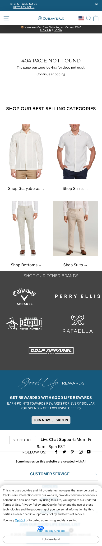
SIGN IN (62, 420)
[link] (96, 18)
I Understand (51, 539)
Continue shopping (51, 74)
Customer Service (50, 474)
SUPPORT (22, 440)
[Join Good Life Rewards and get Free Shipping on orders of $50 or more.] (51, 384)
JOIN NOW (42, 420)
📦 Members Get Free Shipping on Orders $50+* (51, 27)
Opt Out (20, 520)
